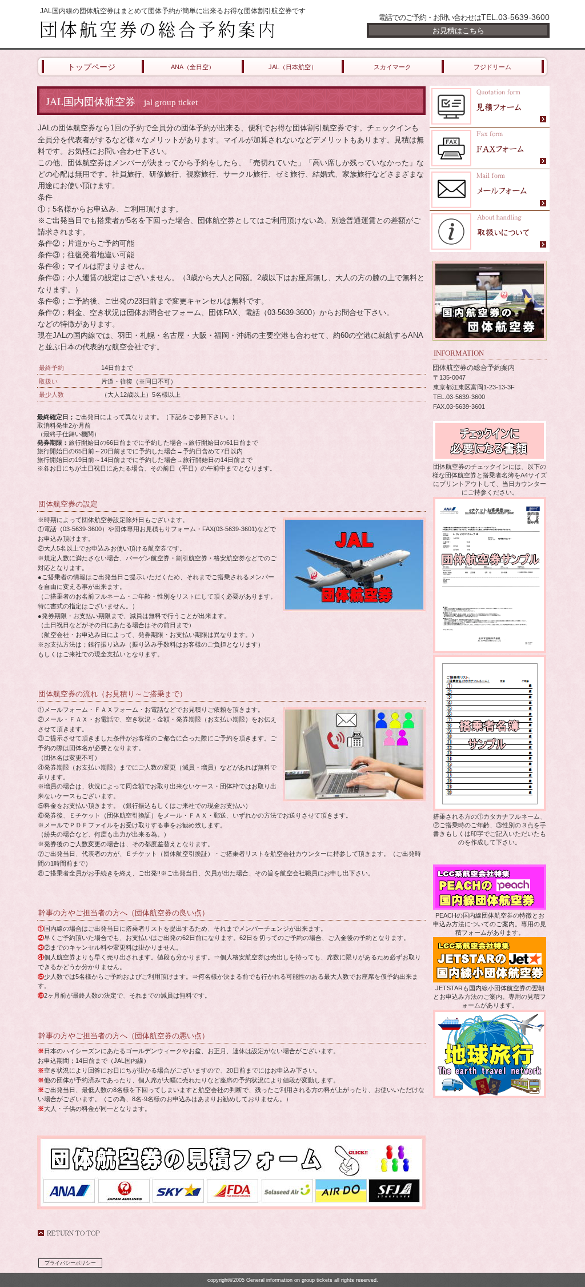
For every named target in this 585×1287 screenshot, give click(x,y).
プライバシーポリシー (70, 1263)
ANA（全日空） (193, 66)
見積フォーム (490, 106)
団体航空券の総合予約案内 (172, 30)
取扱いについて (490, 231)
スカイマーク (392, 66)
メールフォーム (490, 190)
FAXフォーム (490, 148)
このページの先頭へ (68, 1233)
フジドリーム (492, 66)
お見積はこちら (458, 30)
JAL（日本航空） (293, 66)
